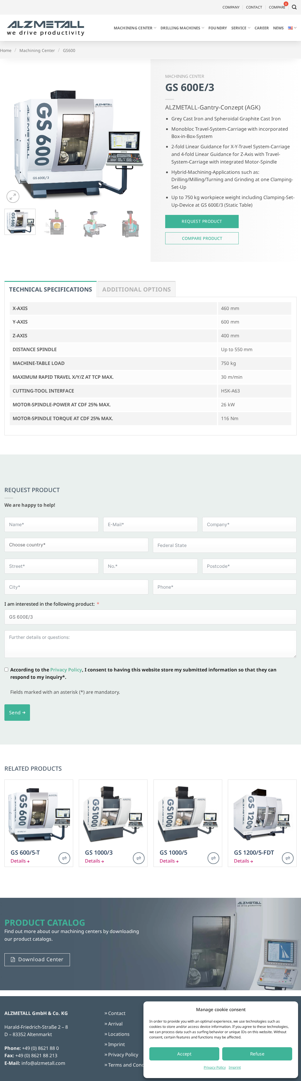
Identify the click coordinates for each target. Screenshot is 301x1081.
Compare (202, 238)
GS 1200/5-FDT (254, 852)
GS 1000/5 (173, 852)
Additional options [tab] (136, 289)
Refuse (257, 1054)
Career (262, 28)
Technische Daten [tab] (50, 289)
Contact (254, 7)
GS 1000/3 (99, 852)
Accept (184, 1054)
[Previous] (14, 141)
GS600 (69, 50)
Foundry (217, 28)
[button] (294, 7)
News (278, 28)
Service (239, 28)
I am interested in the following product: (49, 604)
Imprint (235, 1067)
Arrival (115, 1024)
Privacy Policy (215, 1067)
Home (5, 50)
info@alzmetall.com (43, 1063)
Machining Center (133, 28)
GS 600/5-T (25, 852)
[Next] (136, 141)
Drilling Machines (180, 28)
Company (231, 7)
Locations (119, 1034)
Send (15, 712)
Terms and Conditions (132, 1065)
